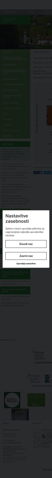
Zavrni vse (26, 256)
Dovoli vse (26, 244)
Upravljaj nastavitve (26, 263)
